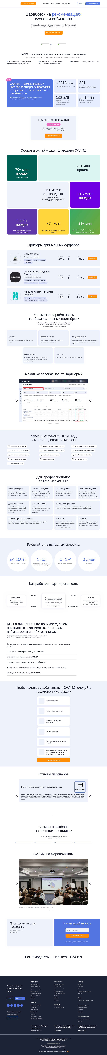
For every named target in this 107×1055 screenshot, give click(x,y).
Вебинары (33, 1014)
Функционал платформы (36, 988)
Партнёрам (46, 3)
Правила (33, 997)
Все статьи (80, 1009)
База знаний (33, 1011)
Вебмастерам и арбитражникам (85, 1000)
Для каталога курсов (59, 1007)
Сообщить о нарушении (12, 1014)
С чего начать (34, 1007)
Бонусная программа (36, 993)
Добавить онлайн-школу (14, 988)
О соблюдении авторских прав (53, 1043)
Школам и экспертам (83, 1002)
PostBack (56, 997)
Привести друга (34, 991)
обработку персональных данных (79, 942)
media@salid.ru (82, 1030)
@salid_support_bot (36, 1030)
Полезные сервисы (35, 995)
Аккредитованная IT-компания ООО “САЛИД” (53, 1039)
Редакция (80, 1011)
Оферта (80, 1021)
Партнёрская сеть (35, 984)
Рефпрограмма (66, 3)
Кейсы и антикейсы (82, 1007)
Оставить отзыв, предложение (14, 1011)
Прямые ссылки (58, 986)
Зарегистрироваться (77, 935)
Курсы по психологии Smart (38, 292)
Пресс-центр (81, 988)
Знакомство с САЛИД (36, 1005)
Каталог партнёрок (35, 986)
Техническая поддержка (36, 1018)
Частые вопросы (34, 1009)
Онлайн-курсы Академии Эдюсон (37, 272)
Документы (80, 986)
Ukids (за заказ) (32, 254)
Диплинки (56, 995)
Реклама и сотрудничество (84, 991)
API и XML (56, 1000)
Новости (80, 993)
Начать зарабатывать (53, 33)
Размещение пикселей (59, 993)
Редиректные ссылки (59, 984)
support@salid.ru (35, 1028)
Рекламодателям (55, 3)
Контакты (10, 991)
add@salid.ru (57, 1030)
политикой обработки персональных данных (53, 1047)
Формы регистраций (59, 988)
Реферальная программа (14, 986)
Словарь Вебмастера (36, 1016)
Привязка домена (58, 991)
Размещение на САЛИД (83, 1019)
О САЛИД (80, 984)
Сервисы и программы (83, 1005)
